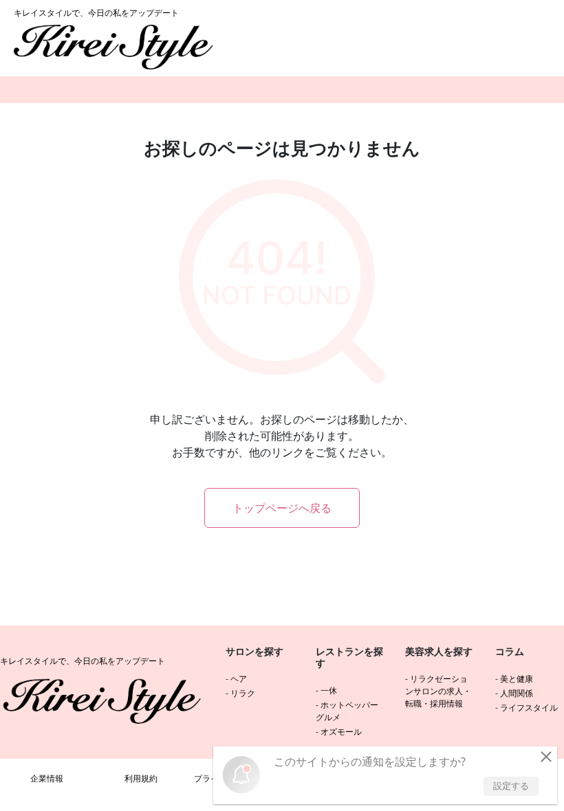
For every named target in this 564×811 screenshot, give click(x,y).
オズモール (341, 731)
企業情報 (46, 778)
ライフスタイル (529, 707)
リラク (242, 693)
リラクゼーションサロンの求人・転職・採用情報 (438, 691)
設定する (511, 785)
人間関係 (516, 693)
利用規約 (141, 778)
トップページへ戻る (282, 507)
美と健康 (516, 679)
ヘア (238, 679)
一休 (329, 690)
